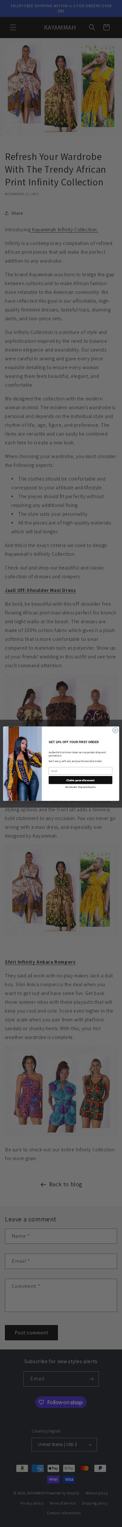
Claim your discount (80, 780)
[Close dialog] (115, 730)
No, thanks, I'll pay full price (80, 786)
